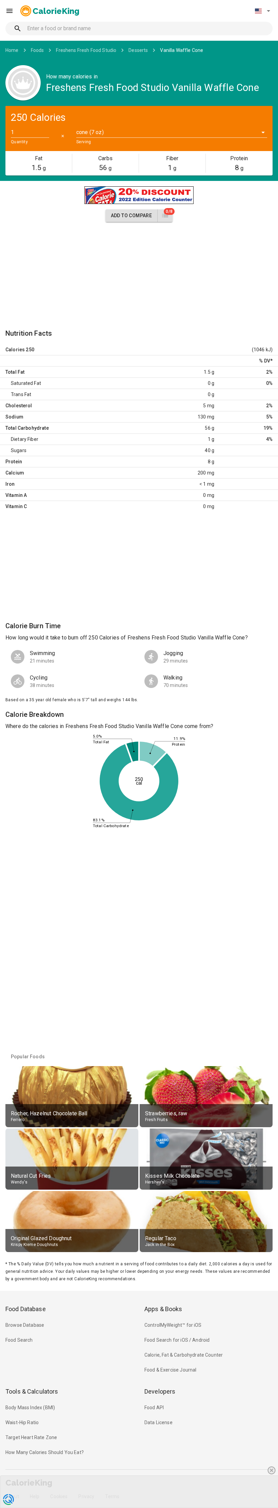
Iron (10, 484)
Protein (13, 461)
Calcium (14, 473)
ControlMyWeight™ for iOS (173, 1325)
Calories (15, 349)
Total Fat (14, 372)
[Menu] (9, 11)
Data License (158, 1422)
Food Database (25, 1308)
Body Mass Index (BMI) (30, 1407)
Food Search (19, 1340)
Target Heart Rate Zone (31, 1437)
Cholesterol (18, 405)
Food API (154, 1407)
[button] (262, 10)
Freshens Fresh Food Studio (86, 50)
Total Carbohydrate (27, 428)
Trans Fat (21, 394)
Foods (37, 50)
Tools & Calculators (31, 1391)
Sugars (18, 450)
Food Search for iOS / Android (177, 1340)
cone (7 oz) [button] (90, 132)
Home (12, 50)
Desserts (138, 50)
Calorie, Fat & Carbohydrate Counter (183, 1355)
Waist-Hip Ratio (22, 1422)
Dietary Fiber (24, 439)
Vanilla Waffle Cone (181, 50)
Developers (159, 1391)
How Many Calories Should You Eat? (44, 1452)
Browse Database (24, 1325)
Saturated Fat (26, 383)
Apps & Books (163, 1308)
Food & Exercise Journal (170, 1370)
